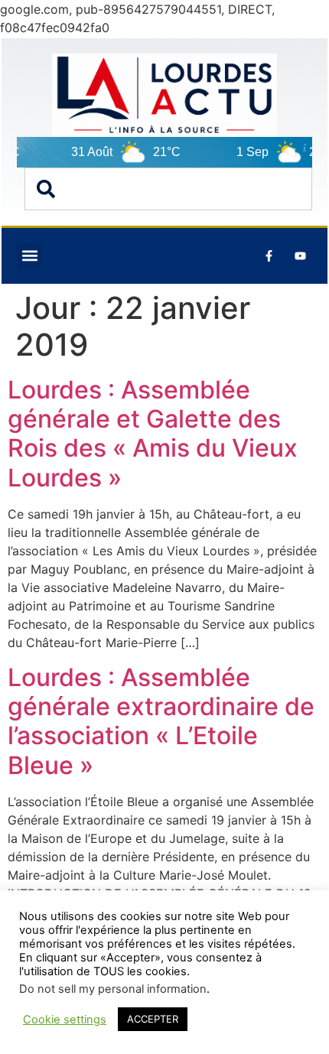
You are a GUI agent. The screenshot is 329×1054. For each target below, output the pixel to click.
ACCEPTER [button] (152, 1019)
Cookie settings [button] (64, 1019)
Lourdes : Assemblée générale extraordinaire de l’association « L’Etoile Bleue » (161, 721)
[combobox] (168, 189)
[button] (29, 255)
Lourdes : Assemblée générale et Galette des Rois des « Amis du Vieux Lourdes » (153, 434)
